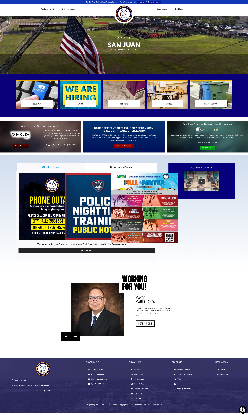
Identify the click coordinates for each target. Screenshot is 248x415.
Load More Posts (87, 251)
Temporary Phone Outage (52, 244)
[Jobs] (80, 94)
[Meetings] (167, 94)
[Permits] (124, 94)
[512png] (43, 362)
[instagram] (45, 390)
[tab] (51, 167)
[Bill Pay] (37, 94)
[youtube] (49, 390)
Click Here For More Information (148, 2)
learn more (145, 323)
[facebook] (37, 390)
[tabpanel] (86, 215)
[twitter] (41, 390)
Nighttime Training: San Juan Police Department (98, 244)
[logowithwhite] (124, 5)
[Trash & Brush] (211, 94)
